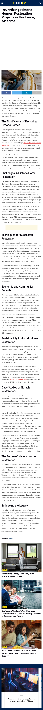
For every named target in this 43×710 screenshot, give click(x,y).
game (21, 695)
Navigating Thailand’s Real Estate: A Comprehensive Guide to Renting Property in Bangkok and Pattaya (21, 613)
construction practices (18, 379)
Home (4, 569)
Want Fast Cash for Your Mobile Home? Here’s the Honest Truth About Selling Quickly (19, 653)
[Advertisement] (21, 46)
